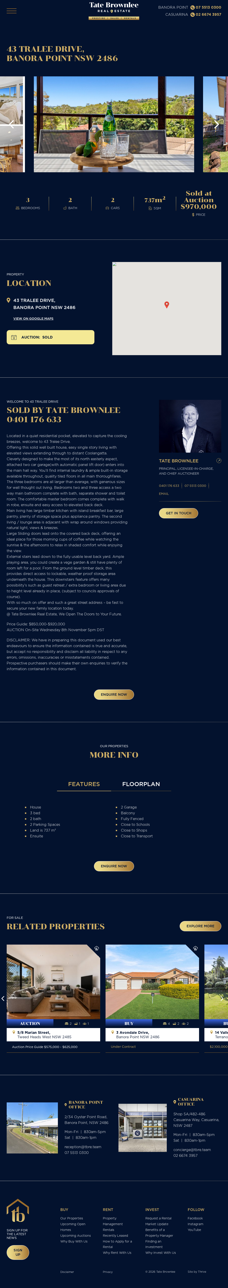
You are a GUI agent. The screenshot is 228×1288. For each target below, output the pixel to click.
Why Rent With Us (117, 1252)
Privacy (108, 1272)
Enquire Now (114, 694)
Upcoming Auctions (75, 1235)
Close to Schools (135, 824)
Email (164, 493)
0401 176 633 (169, 485)
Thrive (202, 1272)
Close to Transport (137, 836)
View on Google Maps (33, 318)
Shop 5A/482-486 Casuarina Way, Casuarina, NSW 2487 (196, 1120)
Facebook (195, 1218)
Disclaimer (67, 1272)
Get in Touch (178, 513)
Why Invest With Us (160, 1252)
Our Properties (71, 1218)
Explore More (200, 926)
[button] (11, 124)
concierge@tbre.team (192, 1149)
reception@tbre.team (83, 1146)
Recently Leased (115, 1235)
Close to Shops (134, 830)
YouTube (194, 1230)
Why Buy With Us (74, 1241)
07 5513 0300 (208, 7)
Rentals (108, 1230)
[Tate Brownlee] (114, 11)
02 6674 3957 (208, 14)
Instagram (195, 1224)
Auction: (30, 337)
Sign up (18, 1252)
